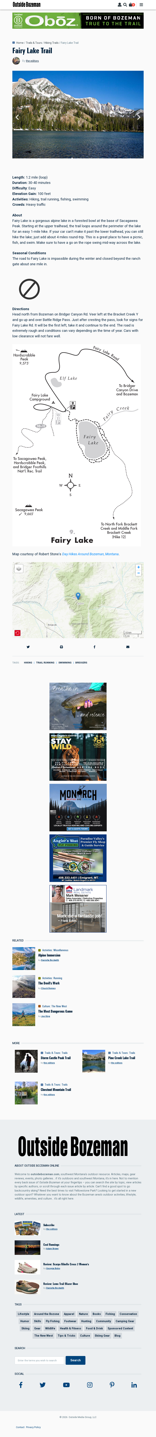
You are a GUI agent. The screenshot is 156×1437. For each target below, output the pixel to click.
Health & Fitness (70, 1328)
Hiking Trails (51, 42)
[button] (78, 596)
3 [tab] (78, 158)
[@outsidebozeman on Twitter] (43, 1385)
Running (57, 978)
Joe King (45, 1016)
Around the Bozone (46, 1313)
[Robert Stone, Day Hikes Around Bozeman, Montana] (76, 445)
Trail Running (45, 662)
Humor (24, 1321)
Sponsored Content (120, 1328)
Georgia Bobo (53, 1268)
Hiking (28, 662)
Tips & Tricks (66, 1335)
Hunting (86, 1321)
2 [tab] (75, 158)
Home (20, 42)
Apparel (69, 1313)
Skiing (25, 1328)
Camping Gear (125, 1321)
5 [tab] (83, 158)
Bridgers (81, 662)
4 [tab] (81, 158)
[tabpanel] (78, 117)
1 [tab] (72, 158)
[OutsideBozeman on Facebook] (20, 1385)
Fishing (110, 1313)
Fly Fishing (53, 1321)
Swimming (65, 662)
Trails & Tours (34, 42)
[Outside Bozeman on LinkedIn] (134, 1385)
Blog (117, 1335)
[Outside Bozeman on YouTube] (66, 1385)
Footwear (70, 1321)
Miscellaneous (60, 950)
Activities (47, 950)
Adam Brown (52, 1248)
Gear (37, 1328)
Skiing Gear (102, 1335)
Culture (46, 1006)
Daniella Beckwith (50, 960)
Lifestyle (23, 1313)
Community (103, 1321)
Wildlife (50, 1328)
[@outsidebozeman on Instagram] (89, 1385)
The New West (59, 1006)
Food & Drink (94, 1328)
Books (97, 1313)
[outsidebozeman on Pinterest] (112, 1385)
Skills (37, 1321)
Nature (83, 1313)
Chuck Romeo (48, 988)
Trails (65, 1052)
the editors (32, 60)
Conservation (128, 1313)
